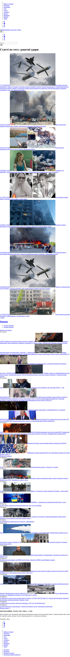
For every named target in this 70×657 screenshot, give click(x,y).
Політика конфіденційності (12, 654)
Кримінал (7, 15)
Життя (6, 14)
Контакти (7, 651)
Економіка (7, 7)
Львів (5, 18)
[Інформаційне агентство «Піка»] (10, 30)
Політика (6, 5)
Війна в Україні (8, 4)
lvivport (12, 619)
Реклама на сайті (9, 653)
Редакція (6, 650)
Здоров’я (6, 12)
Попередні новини (6, 330)
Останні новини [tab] (9, 325)
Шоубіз (6, 17)
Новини (4, 321)
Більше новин (4, 454)
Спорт (6, 10)
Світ (5, 9)
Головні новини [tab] (9, 327)
